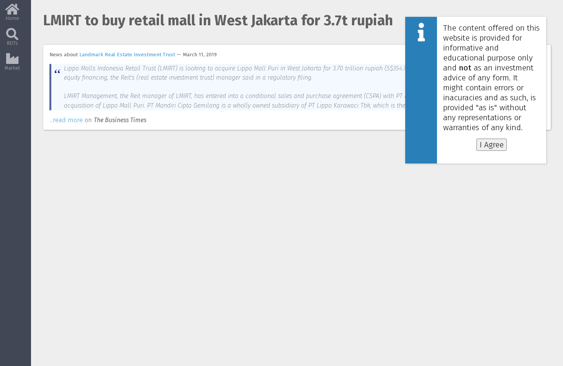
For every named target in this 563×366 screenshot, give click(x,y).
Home (12, 18)
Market (12, 67)
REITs (12, 43)
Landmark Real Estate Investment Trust (127, 54)
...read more (66, 120)
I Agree (492, 145)
